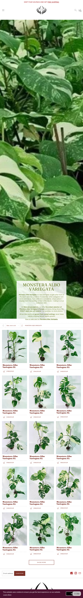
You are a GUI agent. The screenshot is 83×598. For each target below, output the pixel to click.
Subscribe (20, 573)
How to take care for (41, 319)
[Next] (82, 2)
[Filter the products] (3, 325)
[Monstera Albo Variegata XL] (14, 331)
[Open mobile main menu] (3, 10)
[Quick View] (4, 371)
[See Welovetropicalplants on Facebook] (71, 573)
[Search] (75, 10)
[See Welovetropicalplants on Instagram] (75, 573)
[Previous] (1, 2)
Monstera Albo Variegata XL (10, 366)
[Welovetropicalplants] (41, 10)
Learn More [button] (7, 595)
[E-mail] (80, 573)
